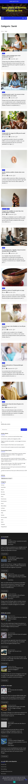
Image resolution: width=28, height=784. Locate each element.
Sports (2, 522)
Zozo (4, 368)
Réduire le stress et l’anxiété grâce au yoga (13, 290)
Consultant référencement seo (6, 771)
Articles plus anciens (5, 424)
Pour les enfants (4, 517)
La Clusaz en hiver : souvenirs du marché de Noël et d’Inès (11, 436)
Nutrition (2, 515)
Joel (4, 407)
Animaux (2, 484)
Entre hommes (3, 501)
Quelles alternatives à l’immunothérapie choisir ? (12, 365)
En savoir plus (4, 553)
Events (2, 503)
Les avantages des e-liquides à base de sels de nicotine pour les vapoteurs (13, 250)
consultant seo (3, 470)
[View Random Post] (23, 18)
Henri (4, 214)
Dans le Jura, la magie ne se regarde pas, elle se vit (12, 464)
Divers (2, 496)
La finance (3, 508)
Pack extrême (3, 773)
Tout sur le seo (3, 766)
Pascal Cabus (5, 58)
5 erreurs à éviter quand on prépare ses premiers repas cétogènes (13, 447)
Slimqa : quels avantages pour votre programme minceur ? (11, 56)
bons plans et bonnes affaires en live (14, 9)
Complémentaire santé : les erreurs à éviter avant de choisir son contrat (13, 95)
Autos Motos (3, 487)
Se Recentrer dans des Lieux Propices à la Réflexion (12, 404)
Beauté (2, 489)
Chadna (2, 466)
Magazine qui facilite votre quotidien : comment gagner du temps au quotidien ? (17, 576)
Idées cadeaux (3, 505)
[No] (26, 779)
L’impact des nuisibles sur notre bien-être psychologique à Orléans (12, 211)
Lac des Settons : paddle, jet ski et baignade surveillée (11, 438)
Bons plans (3, 494)
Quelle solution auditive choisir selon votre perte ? (13, 172)
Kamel (4, 292)
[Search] (25, 18)
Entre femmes (3, 498)
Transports (3, 524)
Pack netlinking (4, 769)
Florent (4, 175)
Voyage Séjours (4, 526)
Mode (2, 512)
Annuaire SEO (3, 764)
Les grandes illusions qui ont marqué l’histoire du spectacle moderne (13, 453)
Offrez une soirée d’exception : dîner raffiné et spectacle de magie (13, 463)
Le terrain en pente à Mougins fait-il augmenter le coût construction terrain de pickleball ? (17, 742)
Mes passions (3, 510)
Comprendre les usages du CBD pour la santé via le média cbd (13, 133)
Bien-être (4, 208)
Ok (14, 782)
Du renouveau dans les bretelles (15, 689)
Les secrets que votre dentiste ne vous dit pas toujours (13, 326)
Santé (4, 53)
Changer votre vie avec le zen (14, 651)
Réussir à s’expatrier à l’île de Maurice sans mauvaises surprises (12, 444)
